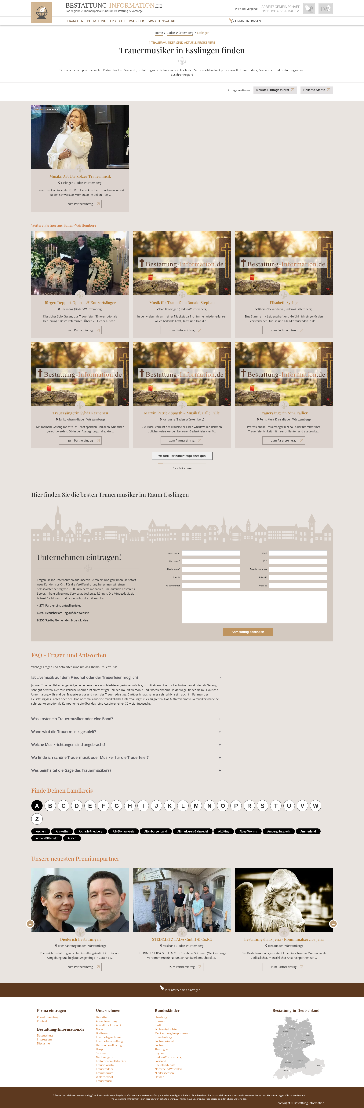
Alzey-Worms (248, 831)
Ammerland (308, 831)
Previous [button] (29, 924)
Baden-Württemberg (180, 33)
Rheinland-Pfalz (165, 1065)
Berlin (158, 1025)
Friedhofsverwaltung (109, 1041)
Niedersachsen (164, 1073)
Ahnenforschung (106, 1021)
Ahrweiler (62, 831)
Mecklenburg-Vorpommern (172, 1033)
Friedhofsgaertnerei (109, 1037)
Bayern (159, 1053)
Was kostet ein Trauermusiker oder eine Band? (72, 718)
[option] (80, 921)
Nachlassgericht (106, 1057)
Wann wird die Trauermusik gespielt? (63, 731)
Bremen (160, 1021)
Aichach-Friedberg (90, 831)
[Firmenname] (211, 553)
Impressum (44, 1039)
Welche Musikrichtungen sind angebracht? (68, 744)
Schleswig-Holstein (167, 1029)
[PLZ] (298, 561)
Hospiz (100, 1049)
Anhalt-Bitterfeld (46, 838)
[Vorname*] (211, 561)
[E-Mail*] (298, 577)
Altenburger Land (155, 831)
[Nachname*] (211, 569)
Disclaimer (44, 1043)
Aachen (41, 831)
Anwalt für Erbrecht (108, 1025)
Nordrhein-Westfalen (168, 1069)
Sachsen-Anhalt (165, 1041)
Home (159, 33)
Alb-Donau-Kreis (123, 831)
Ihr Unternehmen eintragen (182, 990)
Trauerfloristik (105, 1065)
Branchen (75, 21)
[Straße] (211, 577)
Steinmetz (102, 1053)
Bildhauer (102, 1033)
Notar (99, 1029)
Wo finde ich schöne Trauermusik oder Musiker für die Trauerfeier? (90, 757)
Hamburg (161, 1017)
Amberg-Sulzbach (278, 831)
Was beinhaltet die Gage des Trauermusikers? (71, 770)
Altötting (223, 831)
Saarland (160, 1061)
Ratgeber (136, 21)
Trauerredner (104, 1069)
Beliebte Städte (314, 90)
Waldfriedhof (104, 1077)
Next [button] (332, 924)
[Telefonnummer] (298, 569)
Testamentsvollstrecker (111, 1061)
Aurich (72, 838)
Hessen (159, 1077)
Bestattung (96, 21)
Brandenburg (163, 1037)
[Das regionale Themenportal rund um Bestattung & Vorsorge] (41, 12)
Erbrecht (117, 21)
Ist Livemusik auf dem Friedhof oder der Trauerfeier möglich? (84, 677)
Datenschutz (45, 1035)
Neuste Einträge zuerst (272, 90)
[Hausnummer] (211, 585)
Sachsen (160, 1045)
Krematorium (104, 1073)
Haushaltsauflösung (109, 1045)
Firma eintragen (248, 21)
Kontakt (42, 1021)
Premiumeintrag (47, 1017)
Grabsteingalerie (162, 21)
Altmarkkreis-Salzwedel (192, 831)
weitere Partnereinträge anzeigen (182, 455)
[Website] (298, 585)
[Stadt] (298, 553)
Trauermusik (104, 1081)
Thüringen (161, 1049)
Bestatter (102, 1017)
